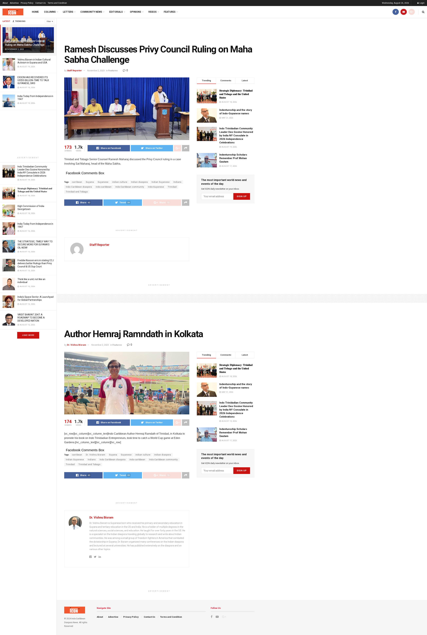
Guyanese (103, 182)
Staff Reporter (74, 70)
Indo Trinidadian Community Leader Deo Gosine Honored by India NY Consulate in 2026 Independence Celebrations (236, 135)
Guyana (90, 182)
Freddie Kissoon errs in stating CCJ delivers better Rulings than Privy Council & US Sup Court (36, 263)
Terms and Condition (57, 3)
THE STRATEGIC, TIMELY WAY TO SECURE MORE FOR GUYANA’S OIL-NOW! (35, 244)
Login (421, 3)
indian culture (119, 182)
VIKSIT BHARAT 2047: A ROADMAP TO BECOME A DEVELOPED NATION (31, 317)
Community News (91, 12)
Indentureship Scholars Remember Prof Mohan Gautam (233, 158)
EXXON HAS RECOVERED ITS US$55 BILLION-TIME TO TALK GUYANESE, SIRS (33, 80)
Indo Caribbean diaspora (79, 187)
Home (35, 12)
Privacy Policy (27, 3)
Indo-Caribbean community (129, 187)
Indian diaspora (139, 182)
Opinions (135, 12)
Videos (152, 12)
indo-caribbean (104, 187)
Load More (28, 335)
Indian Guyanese (161, 182)
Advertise (14, 3)
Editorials (116, 12)
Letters (68, 12)
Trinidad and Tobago (77, 192)
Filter (49, 21)
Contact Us (40, 3)
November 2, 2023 (96, 70)
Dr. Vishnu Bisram (76, 345)
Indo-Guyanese (156, 187)
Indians (177, 182)
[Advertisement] (28, 133)
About (5, 3)
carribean (77, 182)
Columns (50, 12)
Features (169, 12)
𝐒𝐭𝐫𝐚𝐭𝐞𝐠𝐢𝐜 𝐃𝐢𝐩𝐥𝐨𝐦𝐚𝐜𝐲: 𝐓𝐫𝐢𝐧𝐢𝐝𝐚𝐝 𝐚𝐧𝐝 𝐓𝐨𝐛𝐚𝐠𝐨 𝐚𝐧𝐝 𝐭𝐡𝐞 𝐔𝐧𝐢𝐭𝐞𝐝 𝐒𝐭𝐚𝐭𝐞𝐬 (236, 94)
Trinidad (172, 187)
